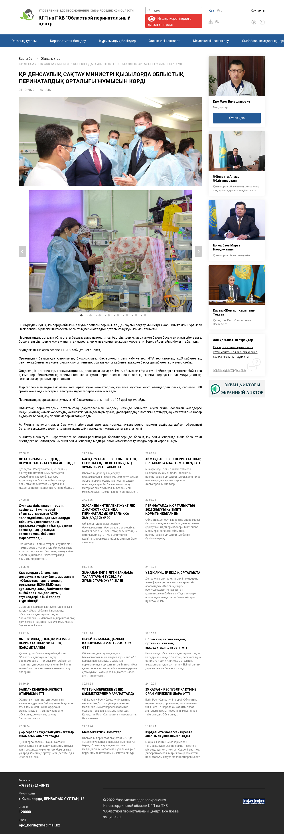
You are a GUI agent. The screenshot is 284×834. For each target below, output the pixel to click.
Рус (219, 10)
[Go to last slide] (22, 251)
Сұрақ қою (237, 118)
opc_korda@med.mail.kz (39, 825)
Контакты (258, 10)
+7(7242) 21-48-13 (34, 785)
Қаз (211, 10)
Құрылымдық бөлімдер (117, 41)
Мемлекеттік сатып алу (211, 41)
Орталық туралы (24, 41)
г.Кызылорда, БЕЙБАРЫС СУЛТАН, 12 (51, 799)
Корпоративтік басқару (68, 41)
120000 (25, 812)
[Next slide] (198, 251)
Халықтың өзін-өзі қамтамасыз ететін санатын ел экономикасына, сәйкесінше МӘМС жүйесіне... (235, 352)
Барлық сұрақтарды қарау (229, 370)
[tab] (81, 315)
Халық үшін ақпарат (164, 41)
